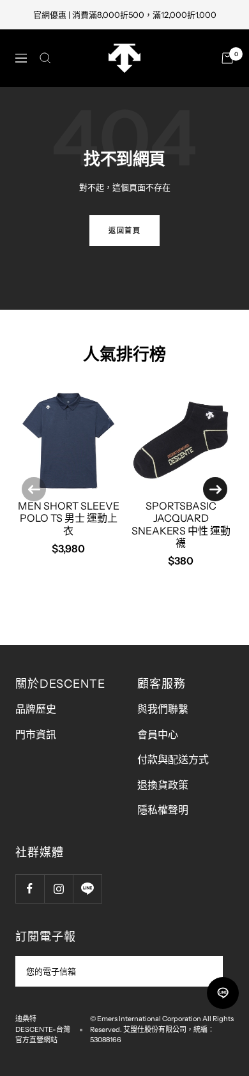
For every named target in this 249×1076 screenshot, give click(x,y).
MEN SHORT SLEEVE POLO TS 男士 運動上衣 (68, 517)
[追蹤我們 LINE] (87, 888)
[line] (223, 993)
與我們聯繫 (162, 708)
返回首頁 (124, 230)
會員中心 (157, 734)
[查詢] (45, 58)
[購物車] (227, 58)
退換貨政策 (162, 784)
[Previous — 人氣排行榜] (34, 489)
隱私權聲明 (162, 809)
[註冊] (204, 971)
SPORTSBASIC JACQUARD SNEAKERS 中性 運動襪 (181, 524)
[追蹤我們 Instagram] (58, 888)
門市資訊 (35, 734)
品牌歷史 (35, 708)
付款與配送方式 (173, 759)
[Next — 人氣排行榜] (215, 489)
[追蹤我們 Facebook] (29, 888)
